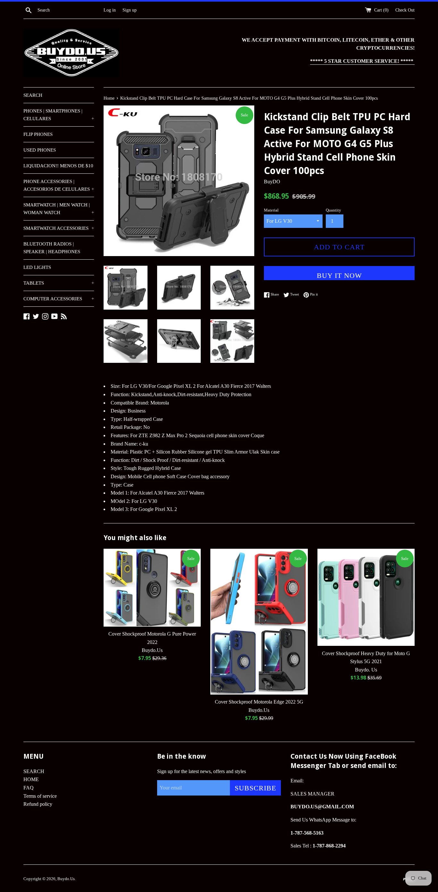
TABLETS (58, 283)
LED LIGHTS (37, 267)
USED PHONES (39, 150)
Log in (110, 10)
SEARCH (32, 95)
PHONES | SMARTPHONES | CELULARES (58, 114)
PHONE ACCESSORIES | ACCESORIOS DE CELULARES (58, 185)
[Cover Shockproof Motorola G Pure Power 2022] (152, 588)
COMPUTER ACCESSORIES (58, 298)
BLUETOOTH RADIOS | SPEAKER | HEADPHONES (51, 247)
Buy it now (339, 275)
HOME (31, 779)
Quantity (333, 210)
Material (271, 210)
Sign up (129, 10)
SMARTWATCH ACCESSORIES (58, 228)
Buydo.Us (66, 879)
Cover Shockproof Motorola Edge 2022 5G (259, 701)
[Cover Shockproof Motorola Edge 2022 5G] (258, 622)
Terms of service (40, 796)
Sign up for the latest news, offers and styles (201, 771)
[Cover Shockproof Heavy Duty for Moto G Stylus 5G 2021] (366, 597)
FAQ (28, 787)
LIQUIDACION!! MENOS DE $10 (58, 165)
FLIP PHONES (38, 134)
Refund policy (37, 804)
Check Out (405, 10)
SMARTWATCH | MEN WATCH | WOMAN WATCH (58, 208)
